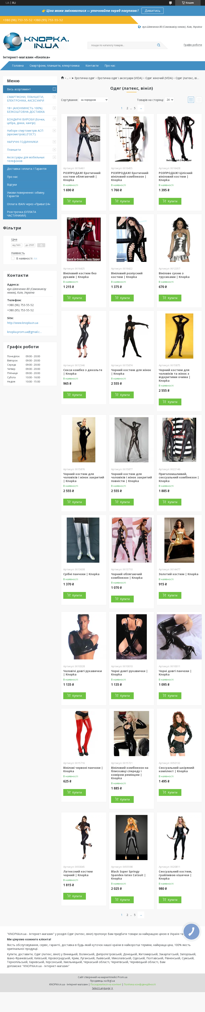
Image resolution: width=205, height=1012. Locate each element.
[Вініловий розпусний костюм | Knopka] (131, 239)
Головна (18, 65)
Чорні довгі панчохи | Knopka (175, 672)
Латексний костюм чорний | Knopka (78, 873)
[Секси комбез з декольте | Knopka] (83, 336)
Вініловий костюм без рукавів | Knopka (79, 275)
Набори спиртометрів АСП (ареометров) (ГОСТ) (25, 132)
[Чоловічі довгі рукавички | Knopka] (83, 637)
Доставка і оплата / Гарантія (26, 169)
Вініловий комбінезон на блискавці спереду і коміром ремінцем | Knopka (129, 773)
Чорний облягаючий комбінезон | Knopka (127, 576)
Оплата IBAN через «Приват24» (28, 204)
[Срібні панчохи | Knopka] (83, 540)
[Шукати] (159, 45)
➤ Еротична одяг (83, 78)
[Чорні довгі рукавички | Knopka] (131, 637)
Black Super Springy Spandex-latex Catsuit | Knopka (128, 875)
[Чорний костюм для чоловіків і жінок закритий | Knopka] (83, 440)
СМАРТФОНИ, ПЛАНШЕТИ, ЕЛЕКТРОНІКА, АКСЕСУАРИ (25, 98)
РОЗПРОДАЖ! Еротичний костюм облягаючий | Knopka (81, 176)
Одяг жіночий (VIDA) (159, 78)
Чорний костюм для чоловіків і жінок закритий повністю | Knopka (131, 477)
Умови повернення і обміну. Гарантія (26, 194)
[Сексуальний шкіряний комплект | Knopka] (179, 734)
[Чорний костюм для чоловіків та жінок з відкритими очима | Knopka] (179, 336)
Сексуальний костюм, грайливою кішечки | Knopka (175, 875)
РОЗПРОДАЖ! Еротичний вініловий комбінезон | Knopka (129, 176)
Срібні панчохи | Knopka (81, 574)
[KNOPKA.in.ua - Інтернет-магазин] (36, 42)
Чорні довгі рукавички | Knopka (129, 672)
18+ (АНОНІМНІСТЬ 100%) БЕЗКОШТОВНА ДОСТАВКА (26, 110)
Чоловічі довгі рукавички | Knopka (82, 672)
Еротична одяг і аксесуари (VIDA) (119, 78)
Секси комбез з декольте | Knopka (82, 371)
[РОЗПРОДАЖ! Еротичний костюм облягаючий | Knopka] (83, 139)
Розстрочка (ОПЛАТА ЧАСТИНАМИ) (21, 213)
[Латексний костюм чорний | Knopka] (83, 837)
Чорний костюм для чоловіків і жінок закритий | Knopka (83, 477)
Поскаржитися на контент (105, 984)
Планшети (14, 150)
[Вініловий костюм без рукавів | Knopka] (83, 239)
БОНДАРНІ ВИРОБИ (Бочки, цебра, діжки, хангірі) (26, 121)
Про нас (110, 65)
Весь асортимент (19, 89)
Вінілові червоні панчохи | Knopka (83, 769)
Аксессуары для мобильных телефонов (25, 159)
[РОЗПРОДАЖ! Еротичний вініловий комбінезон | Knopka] (131, 139)
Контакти (91, 65)
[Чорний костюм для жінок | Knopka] (131, 336)
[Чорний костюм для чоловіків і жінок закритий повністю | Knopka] (131, 440)
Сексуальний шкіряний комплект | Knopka (176, 769)
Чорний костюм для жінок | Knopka (131, 371)
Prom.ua (122, 977)
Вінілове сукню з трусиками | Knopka (174, 275)
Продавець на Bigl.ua (102, 981)
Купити (77, 201)
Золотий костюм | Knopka (178, 574)
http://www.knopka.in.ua (22, 323)
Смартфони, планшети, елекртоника (54, 65)
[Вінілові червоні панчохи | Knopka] (83, 734)
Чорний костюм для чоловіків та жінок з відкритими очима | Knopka (174, 375)
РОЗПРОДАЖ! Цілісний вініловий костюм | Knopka (175, 176)
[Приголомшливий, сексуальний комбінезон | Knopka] (179, 440)
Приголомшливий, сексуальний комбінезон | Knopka (179, 477)
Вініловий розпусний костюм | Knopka (127, 275)
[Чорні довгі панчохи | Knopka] (179, 637)
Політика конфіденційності (140, 984)
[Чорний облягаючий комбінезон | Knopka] (131, 540)
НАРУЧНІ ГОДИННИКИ (22, 142)
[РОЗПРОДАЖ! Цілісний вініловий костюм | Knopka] (179, 139)
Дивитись (152, 10)
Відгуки (12, 184)
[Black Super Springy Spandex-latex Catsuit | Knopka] (131, 837)
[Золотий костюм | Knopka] (179, 540)
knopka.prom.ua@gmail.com (24, 332)
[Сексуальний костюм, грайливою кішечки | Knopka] (179, 837)
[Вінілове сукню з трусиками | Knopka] (179, 239)
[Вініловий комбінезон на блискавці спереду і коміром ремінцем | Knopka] (131, 734)
